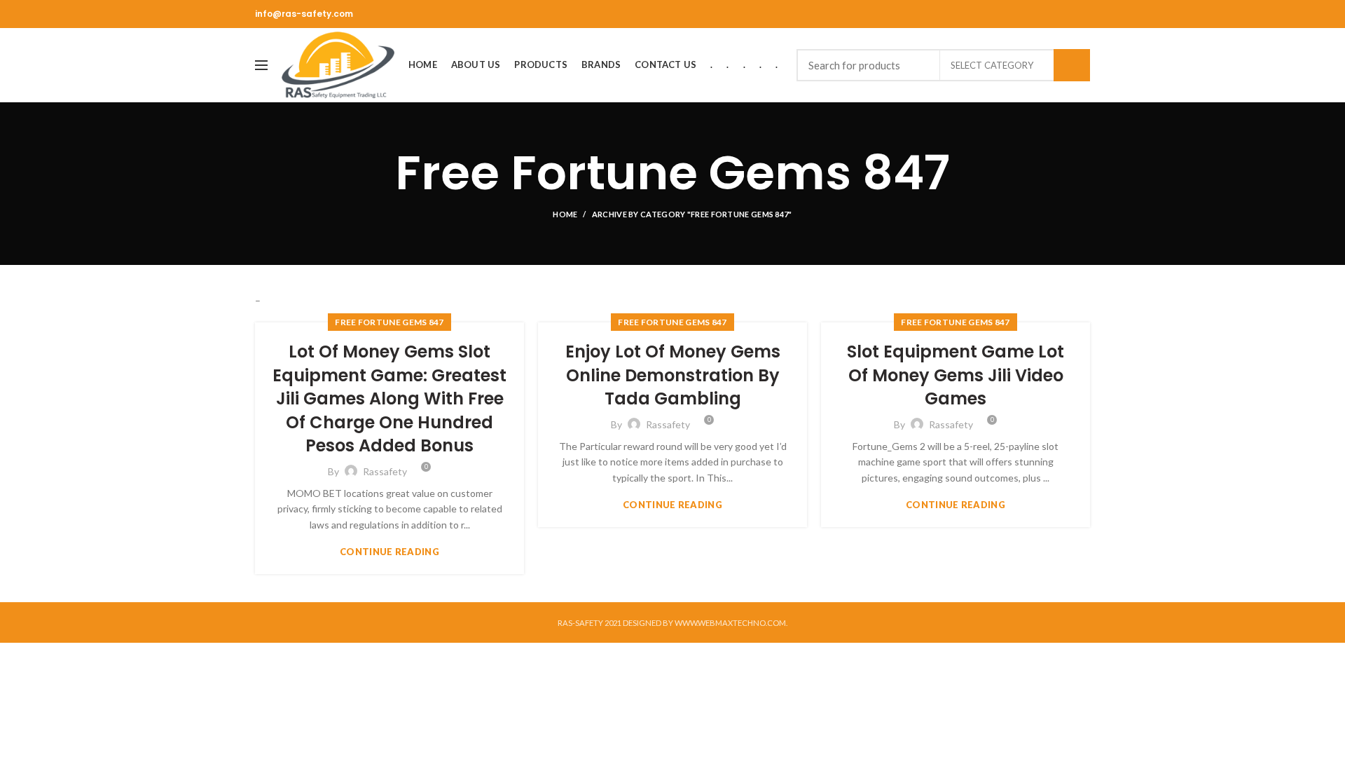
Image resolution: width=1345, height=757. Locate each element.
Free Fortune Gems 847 (389, 322)
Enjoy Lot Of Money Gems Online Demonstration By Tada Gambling (672, 375)
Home (565, 214)
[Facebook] (1082, 14)
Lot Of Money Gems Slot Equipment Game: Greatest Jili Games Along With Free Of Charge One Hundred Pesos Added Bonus (389, 398)
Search (1072, 65)
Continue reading (389, 552)
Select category (992, 65)
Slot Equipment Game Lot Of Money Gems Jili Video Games (955, 375)
